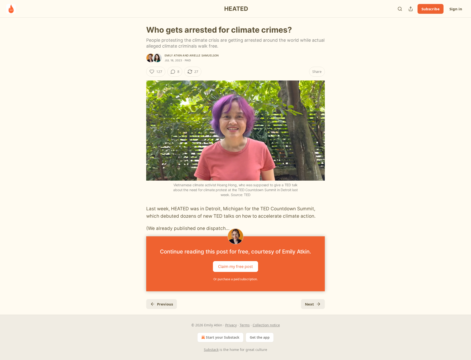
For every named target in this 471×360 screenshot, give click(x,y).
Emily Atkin (173, 55)
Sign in (455, 8)
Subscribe (430, 8)
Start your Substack (222, 337)
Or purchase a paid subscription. (235, 279)
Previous (165, 304)
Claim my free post (235, 266)
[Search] (400, 9)
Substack (211, 349)
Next (309, 304)
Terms (245, 325)
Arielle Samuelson (204, 55)
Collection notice (266, 325)
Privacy (231, 325)
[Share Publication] (411, 9)
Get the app (260, 337)
